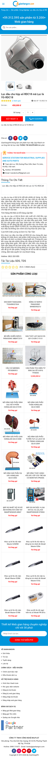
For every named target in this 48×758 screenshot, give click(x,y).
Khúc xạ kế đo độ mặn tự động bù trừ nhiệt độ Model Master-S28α (35, 544)
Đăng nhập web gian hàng (12, 700)
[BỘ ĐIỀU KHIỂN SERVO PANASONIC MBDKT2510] (12, 324)
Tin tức (5, 657)
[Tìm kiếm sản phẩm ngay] (4, 27)
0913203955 (37, 119)
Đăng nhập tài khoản (10, 697)
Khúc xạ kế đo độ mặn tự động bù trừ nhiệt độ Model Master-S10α (35, 578)
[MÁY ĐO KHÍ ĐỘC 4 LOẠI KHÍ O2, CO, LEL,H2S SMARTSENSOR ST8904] (35, 495)
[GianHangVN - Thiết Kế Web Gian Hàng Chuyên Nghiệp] (24, 4)
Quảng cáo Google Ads (11, 717)
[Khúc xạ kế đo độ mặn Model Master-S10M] (12, 598)
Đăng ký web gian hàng (11, 694)
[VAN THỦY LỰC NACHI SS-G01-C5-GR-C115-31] (35, 324)
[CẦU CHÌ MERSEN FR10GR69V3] (12, 356)
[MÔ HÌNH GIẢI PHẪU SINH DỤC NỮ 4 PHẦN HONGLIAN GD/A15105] (12, 390)
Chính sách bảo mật (10, 672)
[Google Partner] (24, 725)
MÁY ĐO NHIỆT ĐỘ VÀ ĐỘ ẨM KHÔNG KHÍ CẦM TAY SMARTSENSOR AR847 (12, 509)
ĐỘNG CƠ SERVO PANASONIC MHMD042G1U (35, 304)
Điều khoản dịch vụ (10, 675)
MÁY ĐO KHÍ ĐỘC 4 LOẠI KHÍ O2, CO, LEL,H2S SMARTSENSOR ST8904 (35, 509)
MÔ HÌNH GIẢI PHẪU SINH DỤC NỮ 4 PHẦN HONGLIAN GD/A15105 (13, 404)
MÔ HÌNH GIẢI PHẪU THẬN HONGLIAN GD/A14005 (35, 404)
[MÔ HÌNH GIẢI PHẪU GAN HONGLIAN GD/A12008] (12, 424)
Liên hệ (5, 664)
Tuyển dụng (7, 660)
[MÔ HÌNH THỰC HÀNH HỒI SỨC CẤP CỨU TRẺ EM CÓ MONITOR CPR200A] (35, 461)
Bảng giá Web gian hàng (11, 711)
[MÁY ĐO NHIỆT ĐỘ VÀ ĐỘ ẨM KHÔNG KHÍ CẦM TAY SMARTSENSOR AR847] (12, 495)
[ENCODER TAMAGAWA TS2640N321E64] (12, 289)
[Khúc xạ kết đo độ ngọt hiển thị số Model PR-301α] (35, 598)
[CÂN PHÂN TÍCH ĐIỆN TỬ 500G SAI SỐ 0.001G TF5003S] (35, 356)
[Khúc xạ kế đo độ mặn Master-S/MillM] (12, 529)
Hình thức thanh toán (10, 683)
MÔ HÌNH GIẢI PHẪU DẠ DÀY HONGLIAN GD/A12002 (13, 475)
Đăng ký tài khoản (9, 690)
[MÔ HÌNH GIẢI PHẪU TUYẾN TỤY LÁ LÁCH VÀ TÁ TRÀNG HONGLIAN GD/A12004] (35, 424)
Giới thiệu (6, 653)
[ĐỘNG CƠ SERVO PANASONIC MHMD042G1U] (35, 289)
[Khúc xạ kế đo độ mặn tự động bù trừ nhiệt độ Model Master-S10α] (35, 563)
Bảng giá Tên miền (9, 714)
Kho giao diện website (11, 687)
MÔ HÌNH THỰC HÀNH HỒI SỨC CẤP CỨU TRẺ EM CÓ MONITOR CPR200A (35, 475)
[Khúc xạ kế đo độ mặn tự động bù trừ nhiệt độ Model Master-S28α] (35, 529)
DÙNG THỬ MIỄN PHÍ (24, 640)
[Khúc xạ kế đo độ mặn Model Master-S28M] (12, 563)
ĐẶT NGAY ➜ (12, 119)
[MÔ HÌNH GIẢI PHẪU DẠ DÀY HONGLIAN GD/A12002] (12, 461)
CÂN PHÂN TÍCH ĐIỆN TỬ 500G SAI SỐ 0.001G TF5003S (35, 370)
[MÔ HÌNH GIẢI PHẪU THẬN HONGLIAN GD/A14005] (35, 390)
